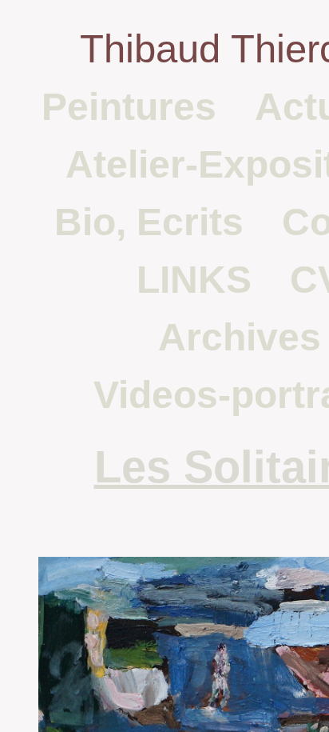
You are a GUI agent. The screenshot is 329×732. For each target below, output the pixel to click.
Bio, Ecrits (149, 222)
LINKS (194, 279)
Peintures (129, 107)
